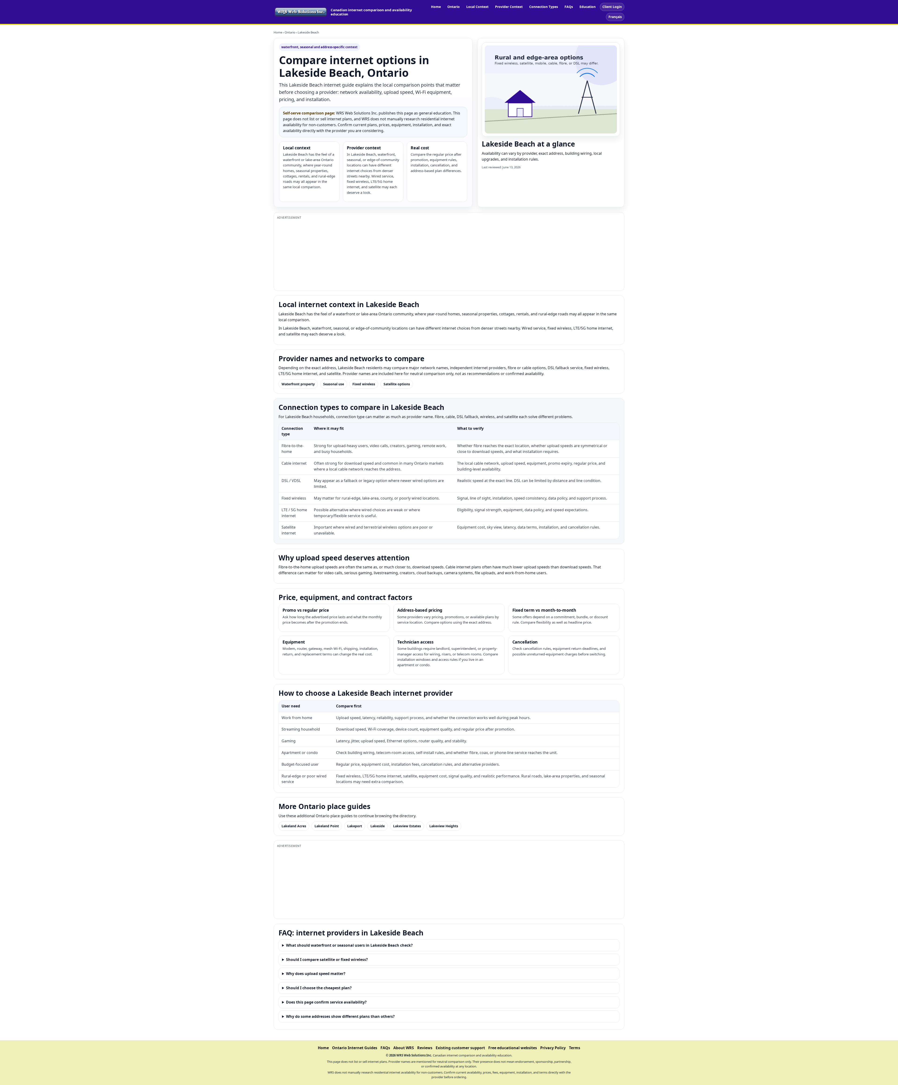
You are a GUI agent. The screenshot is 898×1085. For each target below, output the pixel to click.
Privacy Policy (553, 1047)
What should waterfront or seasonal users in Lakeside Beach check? (349, 945)
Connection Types (543, 6)
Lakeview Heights (443, 826)
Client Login (612, 6)
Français (615, 17)
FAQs (569, 6)
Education (587, 6)
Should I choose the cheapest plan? (319, 987)
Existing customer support (460, 1047)
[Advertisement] (417, 254)
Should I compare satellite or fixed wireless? (327, 959)
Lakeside (377, 826)
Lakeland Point (327, 826)
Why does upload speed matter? (315, 973)
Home (436, 6)
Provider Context (509, 6)
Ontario (453, 6)
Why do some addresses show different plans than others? (340, 1016)
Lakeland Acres (294, 826)
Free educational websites (512, 1047)
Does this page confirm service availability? (326, 1002)
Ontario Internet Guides (354, 1047)
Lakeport (354, 826)
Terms (574, 1047)
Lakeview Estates (407, 826)
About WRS (403, 1047)
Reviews (424, 1047)
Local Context (477, 6)
